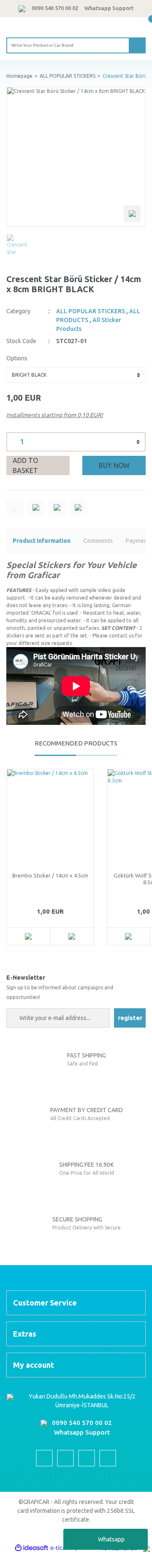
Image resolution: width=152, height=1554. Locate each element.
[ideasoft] (32, 1548)
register (130, 1017)
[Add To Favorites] (14, 507)
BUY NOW (114, 465)
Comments (98, 540)
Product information (42, 540)
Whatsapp (111, 1539)
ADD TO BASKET (25, 465)
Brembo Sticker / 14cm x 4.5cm (50, 875)
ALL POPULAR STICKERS (90, 311)
